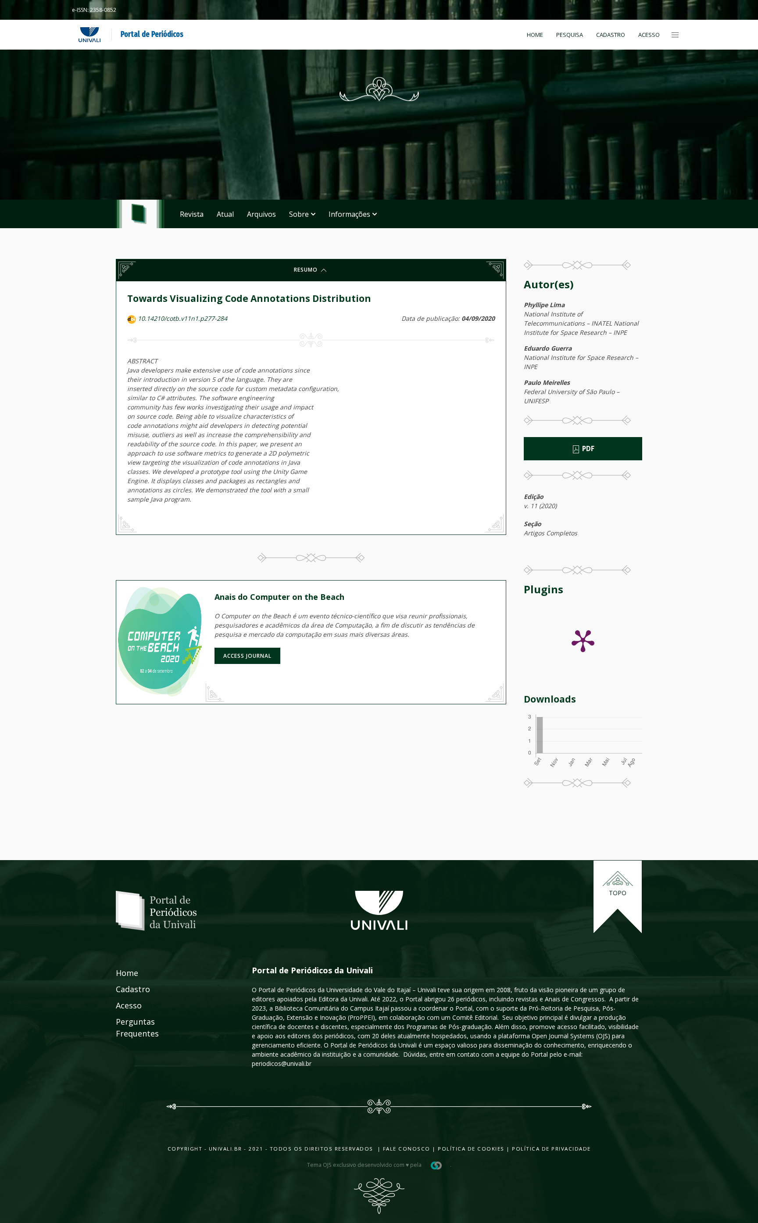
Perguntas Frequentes (127, 1027)
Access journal (247, 656)
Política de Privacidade (551, 1148)
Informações (349, 214)
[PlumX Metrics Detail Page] (583, 640)
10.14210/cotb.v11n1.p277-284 (182, 318)
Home (535, 35)
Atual (225, 214)
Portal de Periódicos (152, 34)
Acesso (649, 35)
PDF (587, 448)
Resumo (306, 269)
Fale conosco (405, 1148)
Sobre (299, 214)
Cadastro (610, 35)
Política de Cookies (471, 1148)
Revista (192, 214)
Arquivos (261, 214)
